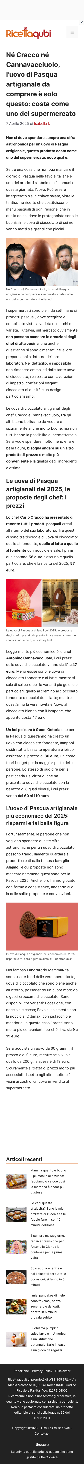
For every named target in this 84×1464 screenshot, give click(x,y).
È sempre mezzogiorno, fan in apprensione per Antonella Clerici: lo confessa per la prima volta (48, 1247)
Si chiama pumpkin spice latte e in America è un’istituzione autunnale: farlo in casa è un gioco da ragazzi (48, 1339)
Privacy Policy (42, 1371)
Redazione (21, 1371)
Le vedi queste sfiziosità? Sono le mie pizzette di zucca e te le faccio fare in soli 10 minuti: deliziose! (48, 1214)
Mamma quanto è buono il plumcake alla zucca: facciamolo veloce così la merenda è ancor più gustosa (48, 1181)
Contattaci (42, 1433)
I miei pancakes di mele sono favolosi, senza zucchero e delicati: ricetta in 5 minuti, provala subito (48, 1306)
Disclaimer (63, 1371)
